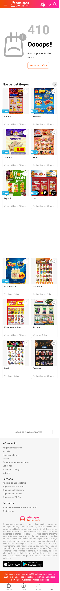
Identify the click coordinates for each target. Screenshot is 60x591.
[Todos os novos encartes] (54, 84)
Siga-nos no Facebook (13, 486)
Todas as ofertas (11, 455)
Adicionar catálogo (11, 469)
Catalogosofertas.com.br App (16, 462)
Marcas (6, 458)
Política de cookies (40, 580)
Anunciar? (7, 451)
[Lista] (48, 4)
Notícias (6, 473)
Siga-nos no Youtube (12, 493)
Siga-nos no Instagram (13, 490)
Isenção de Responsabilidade (23, 577)
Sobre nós (7, 466)
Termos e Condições (46, 577)
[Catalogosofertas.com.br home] (20, 4)
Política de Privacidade (21, 580)
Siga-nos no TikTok (12, 497)
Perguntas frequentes (12, 448)
